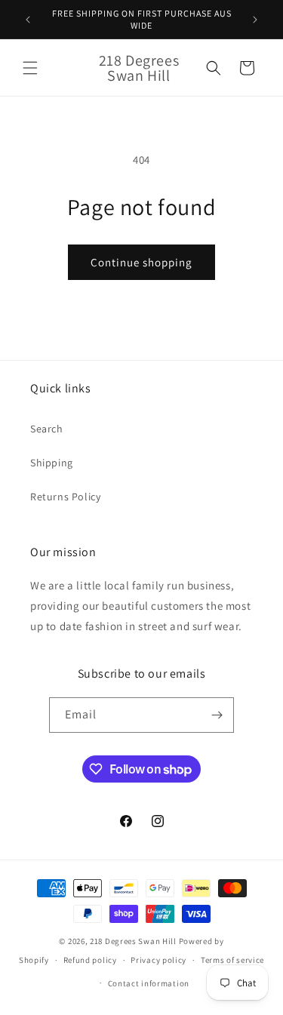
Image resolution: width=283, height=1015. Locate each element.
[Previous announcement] (28, 19)
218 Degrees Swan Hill (133, 941)
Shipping (51, 462)
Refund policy (90, 960)
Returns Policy (65, 496)
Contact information (148, 983)
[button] (30, 68)
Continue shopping (141, 262)
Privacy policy (158, 960)
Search (46, 428)
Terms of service (232, 960)
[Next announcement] (255, 19)
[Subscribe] (216, 715)
